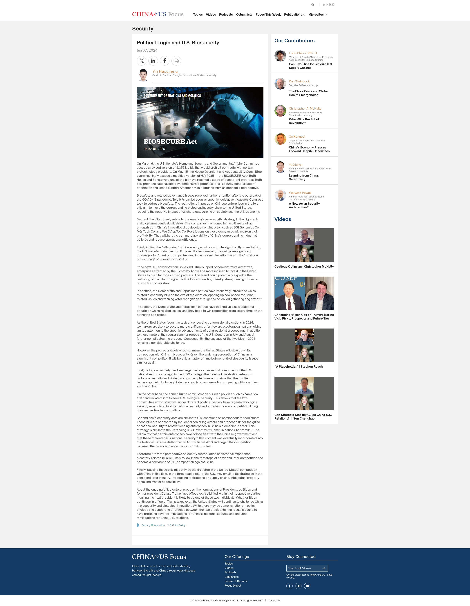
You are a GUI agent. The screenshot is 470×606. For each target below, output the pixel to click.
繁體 (331, 4)
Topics (198, 14)
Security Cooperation (153, 525)
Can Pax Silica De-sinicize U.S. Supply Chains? (311, 66)
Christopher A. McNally (305, 108)
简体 (325, 4)
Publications (293, 14)
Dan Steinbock (299, 81)
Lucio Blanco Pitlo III (303, 53)
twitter (298, 586)
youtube (307, 586)
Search (312, 5)
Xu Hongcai (297, 136)
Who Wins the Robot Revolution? (304, 121)
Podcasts (226, 14)
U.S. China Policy (176, 525)
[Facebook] (164, 61)
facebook (289, 586)
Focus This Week (268, 14)
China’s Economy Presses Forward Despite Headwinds (309, 149)
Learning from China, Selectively (304, 177)
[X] (141, 61)
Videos (211, 14)
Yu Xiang (295, 164)
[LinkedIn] (153, 61)
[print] (176, 61)
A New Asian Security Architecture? (304, 205)
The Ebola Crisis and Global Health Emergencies (308, 93)
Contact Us (274, 600)
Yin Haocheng (165, 71)
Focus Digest (233, 585)
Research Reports (236, 581)
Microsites (316, 14)
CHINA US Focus (158, 14)
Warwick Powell (300, 193)
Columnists (244, 14)
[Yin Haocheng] (143, 75)
